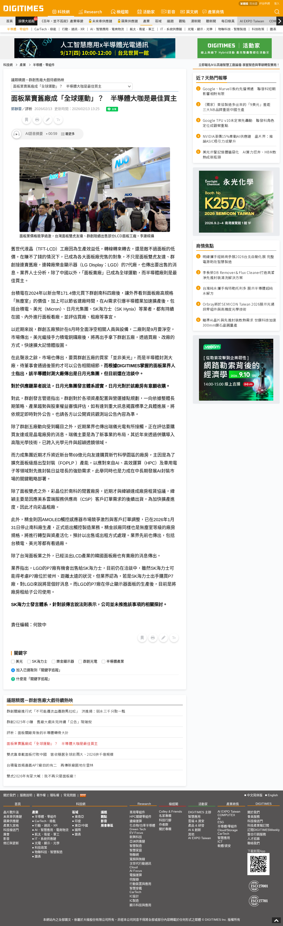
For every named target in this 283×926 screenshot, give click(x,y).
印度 (78, 821)
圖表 (273, 29)
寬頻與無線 (137, 859)
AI (219, 818)
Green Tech (138, 829)
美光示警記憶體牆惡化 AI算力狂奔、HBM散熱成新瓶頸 (239, 155)
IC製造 (134, 900)
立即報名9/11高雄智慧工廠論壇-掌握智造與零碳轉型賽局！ (239, 65)
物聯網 (134, 854)
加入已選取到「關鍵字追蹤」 (39, 670)
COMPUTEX (226, 815)
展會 (6, 834)
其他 (191, 834)
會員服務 (253, 816)
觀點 (182, 21)
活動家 (149, 11)
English (273, 795)
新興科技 (136, 837)
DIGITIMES (264, 803)
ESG (221, 822)
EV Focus (136, 832)
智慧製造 (136, 846)
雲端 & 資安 (196, 821)
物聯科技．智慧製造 (232, 29)
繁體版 (244, 3)
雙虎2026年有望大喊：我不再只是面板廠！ (42, 776)
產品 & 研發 (196, 825)
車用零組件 (137, 812)
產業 (146, 21)
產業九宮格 (11, 825)
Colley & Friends (170, 811)
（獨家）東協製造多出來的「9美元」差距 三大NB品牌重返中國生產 (238, 107)
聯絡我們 (253, 843)
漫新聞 (196, 21)
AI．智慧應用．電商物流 (107, 29)
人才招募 (253, 838)
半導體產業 (115, 661)
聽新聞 (211, 21)
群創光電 (90, 661)
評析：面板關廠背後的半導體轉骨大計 (38, 732)
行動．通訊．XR (73, 29)
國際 (78, 830)
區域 (158, 21)
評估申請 (264, 3)
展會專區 (107, 825)
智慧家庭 (136, 850)
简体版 (253, 3)
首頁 (9, 21)
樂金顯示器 (65, 661)
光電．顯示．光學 (200, 29)
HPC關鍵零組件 (140, 816)
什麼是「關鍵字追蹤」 (34, 679)
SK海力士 (39, 661)
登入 (276, 3)
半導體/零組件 (227, 826)
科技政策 (258, 29)
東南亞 (79, 816)
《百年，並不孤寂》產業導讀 (61, 21)
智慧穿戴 (136, 888)
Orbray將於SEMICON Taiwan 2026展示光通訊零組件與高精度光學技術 (239, 307)
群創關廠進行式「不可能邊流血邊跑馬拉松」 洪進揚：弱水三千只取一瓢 (66, 711)
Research (93, 11)
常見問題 (69, 795)
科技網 (64, 11)
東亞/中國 (81, 825)
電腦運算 (136, 875)
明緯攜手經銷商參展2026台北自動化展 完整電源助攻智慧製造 (238, 259)
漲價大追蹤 (27, 20)
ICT (220, 841)
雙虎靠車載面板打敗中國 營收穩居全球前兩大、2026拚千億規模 (60, 754)
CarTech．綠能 (45, 29)
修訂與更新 (11, 843)
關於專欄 (165, 829)
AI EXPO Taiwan (252, 21)
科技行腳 (165, 820)
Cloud (134, 867)
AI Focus (136, 870)
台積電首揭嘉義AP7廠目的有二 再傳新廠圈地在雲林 (50, 765)
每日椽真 (228, 21)
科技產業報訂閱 (258, 825)
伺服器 (134, 879)
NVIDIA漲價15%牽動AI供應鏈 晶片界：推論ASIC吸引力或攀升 (238, 139)
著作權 (41, 795)
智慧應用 (194, 816)
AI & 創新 (194, 830)
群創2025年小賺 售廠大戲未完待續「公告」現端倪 (49, 721)
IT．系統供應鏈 (171, 29)
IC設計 (134, 896)
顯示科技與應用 (140, 905)
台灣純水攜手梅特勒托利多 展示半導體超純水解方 (238, 291)
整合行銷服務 (256, 834)
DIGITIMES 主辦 (199, 812)
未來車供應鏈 (102, 21)
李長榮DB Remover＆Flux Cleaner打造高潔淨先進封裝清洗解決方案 (239, 275)
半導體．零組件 (18, 29)
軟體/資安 (224, 846)
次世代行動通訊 (140, 863)
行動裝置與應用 (140, 884)
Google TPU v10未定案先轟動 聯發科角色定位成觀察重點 (238, 123)
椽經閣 (122, 11)
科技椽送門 (11, 830)
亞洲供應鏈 (137, 841)
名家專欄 (165, 815)
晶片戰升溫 (11, 812)
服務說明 (26, 795)
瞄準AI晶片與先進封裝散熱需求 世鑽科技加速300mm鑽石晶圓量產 (239, 323)
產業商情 (216, 11)
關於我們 (9, 795)
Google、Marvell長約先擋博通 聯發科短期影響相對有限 (239, 91)
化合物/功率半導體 (142, 825)
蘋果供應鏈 (129, 21)
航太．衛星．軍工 (142, 29)
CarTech (135, 892)
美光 (19, 661)
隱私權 (54, 795)
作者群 (163, 824)
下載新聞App (256, 851)
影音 (169, 11)
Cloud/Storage (228, 830)
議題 (170, 21)
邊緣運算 (136, 821)
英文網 (192, 11)
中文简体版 (254, 795)
